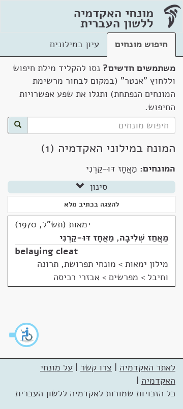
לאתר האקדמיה (147, 367)
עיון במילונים (74, 44)
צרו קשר (96, 367)
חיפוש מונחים (141, 44)
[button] (24, 335)
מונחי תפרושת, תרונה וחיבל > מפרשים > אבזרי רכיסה (102, 270)
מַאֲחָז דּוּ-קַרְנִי (86, 237)
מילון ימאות (146, 264)
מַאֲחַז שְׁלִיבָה (143, 237)
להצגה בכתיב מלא (91, 204)
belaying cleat (46, 251)
